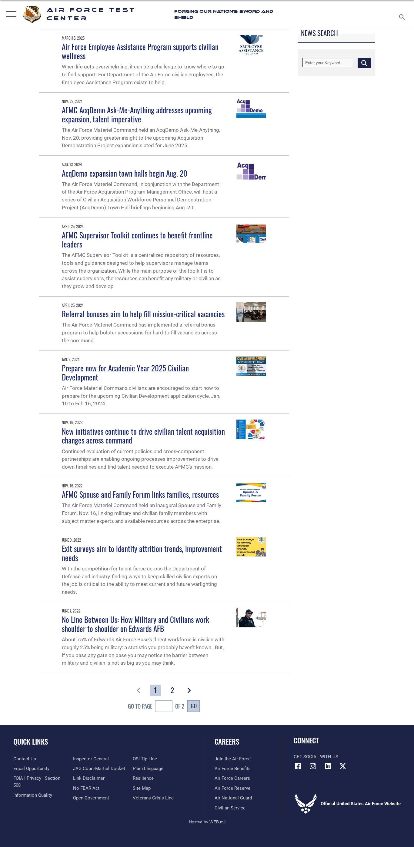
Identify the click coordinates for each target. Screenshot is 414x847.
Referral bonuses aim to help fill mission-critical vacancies (143, 313)
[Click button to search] (364, 62)
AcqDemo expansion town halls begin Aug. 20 (124, 173)
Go (194, 705)
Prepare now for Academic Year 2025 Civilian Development (125, 372)
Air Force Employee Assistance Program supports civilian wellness (140, 51)
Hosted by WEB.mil (207, 821)
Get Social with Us (316, 756)
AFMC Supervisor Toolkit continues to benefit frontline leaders (137, 239)
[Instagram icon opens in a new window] (313, 766)
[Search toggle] (403, 14)
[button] (10, 14)
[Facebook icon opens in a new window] (298, 766)
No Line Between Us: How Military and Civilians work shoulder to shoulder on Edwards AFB (135, 624)
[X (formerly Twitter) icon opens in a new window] (342, 766)
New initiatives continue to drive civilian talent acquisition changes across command (143, 436)
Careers (227, 741)
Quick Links (30, 741)
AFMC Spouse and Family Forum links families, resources (140, 494)
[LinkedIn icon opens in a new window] (327, 766)
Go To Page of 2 (156, 706)
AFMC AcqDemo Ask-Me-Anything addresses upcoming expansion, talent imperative (137, 114)
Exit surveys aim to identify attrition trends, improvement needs (142, 553)
